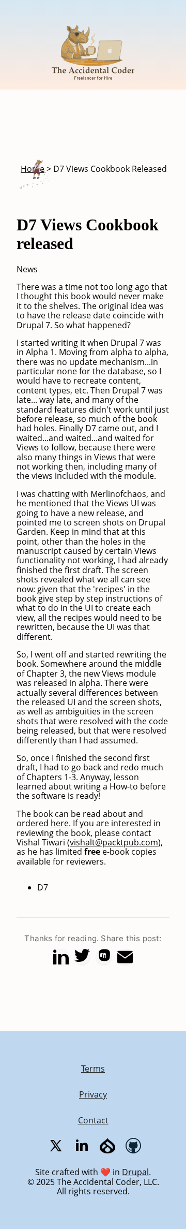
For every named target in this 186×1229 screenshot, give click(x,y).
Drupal (135, 1172)
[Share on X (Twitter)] (82, 956)
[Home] (93, 85)
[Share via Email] (125, 956)
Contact (93, 1120)
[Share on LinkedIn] (61, 956)
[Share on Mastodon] (104, 956)
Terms (93, 1068)
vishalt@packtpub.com (114, 842)
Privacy (93, 1094)
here (60, 823)
